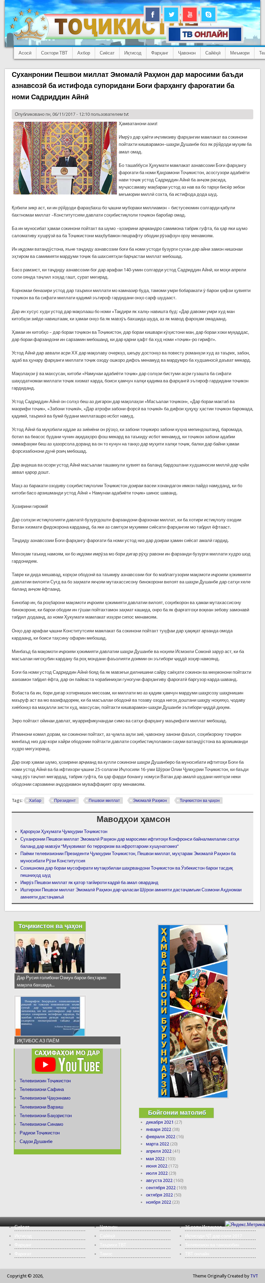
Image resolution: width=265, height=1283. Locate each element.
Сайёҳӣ (212, 53)
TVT (254, 1276)
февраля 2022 (160, 1136)
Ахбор (83, 53)
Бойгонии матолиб (177, 1112)
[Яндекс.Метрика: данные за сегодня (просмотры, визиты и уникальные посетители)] (245, 1224)
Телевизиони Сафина (42, 1089)
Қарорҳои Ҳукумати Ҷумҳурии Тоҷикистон (63, 831)
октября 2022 (159, 1194)
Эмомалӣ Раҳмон (150, 800)
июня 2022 (156, 1166)
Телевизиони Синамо (41, 1124)
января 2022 (158, 1129)
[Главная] (110, 39)
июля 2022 (157, 1173)
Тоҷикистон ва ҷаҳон (200, 800)
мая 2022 (155, 1158)
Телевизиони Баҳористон (46, 1115)
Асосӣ (25, 53)
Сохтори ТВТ (54, 53)
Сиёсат (107, 53)
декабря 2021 (160, 1122)
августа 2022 (159, 1180)
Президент (65, 800)
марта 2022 (157, 1143)
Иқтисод (132, 53)
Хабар (35, 800)
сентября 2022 (161, 1187)
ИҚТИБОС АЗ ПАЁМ (38, 1040)
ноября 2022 (158, 1202)
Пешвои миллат (104, 800)
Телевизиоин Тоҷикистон (45, 1080)
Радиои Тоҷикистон (40, 1132)
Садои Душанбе (36, 1141)
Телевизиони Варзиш (41, 1107)
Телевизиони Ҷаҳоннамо (45, 1098)
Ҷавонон (187, 53)
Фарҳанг (159, 53)
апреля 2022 (158, 1151)
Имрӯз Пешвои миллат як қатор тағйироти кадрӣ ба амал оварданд (89, 882)
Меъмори (239, 53)
